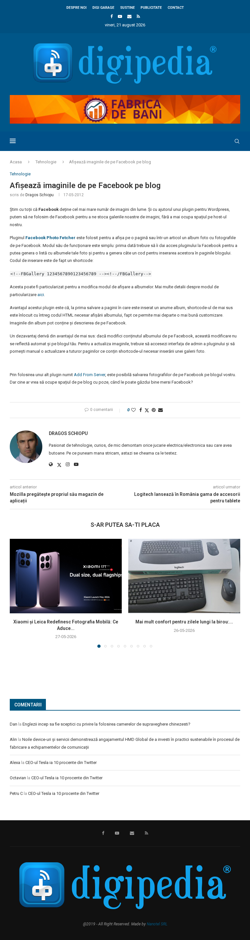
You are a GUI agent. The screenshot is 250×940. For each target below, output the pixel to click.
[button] (18, 592)
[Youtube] (120, 16)
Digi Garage (103, 8)
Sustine (127, 8)
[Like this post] (133, 410)
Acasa (16, 161)
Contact (176, 8)
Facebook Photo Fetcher (50, 237)
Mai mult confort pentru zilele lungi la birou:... (184, 621)
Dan (13, 724)
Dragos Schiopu (39, 195)
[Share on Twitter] (147, 410)
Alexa (15, 762)
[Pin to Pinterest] (154, 410)
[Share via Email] (160, 410)
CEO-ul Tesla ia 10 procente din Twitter (61, 762)
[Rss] (138, 16)
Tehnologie (45, 161)
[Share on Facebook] (140, 410)
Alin (13, 739)
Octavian (18, 777)
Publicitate (151, 8)
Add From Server (89, 374)
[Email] (129, 16)
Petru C (16, 793)
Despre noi (76, 8)
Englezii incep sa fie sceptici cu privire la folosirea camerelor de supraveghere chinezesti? (106, 724)
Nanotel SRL (157, 924)
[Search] (237, 141)
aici (40, 294)
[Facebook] (111, 16)
